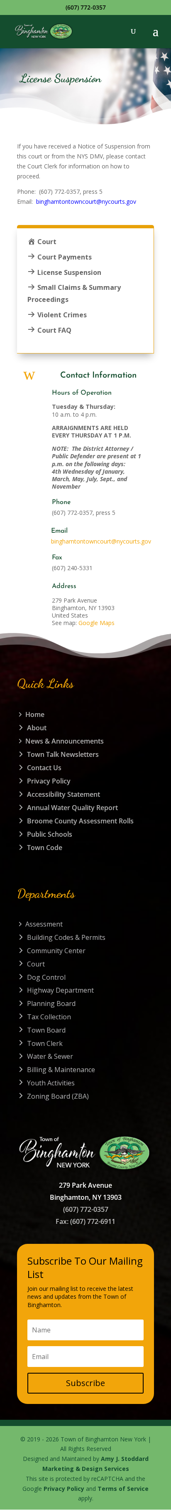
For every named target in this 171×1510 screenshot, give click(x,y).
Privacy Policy (64, 1489)
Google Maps (96, 623)
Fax (57, 557)
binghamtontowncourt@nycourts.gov (86, 201)
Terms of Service (123, 1489)
